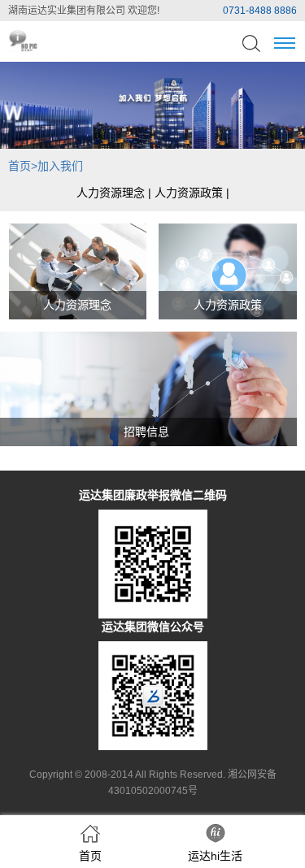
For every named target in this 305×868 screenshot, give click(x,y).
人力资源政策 (189, 192)
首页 (19, 165)
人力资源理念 (110, 192)
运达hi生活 (215, 855)
